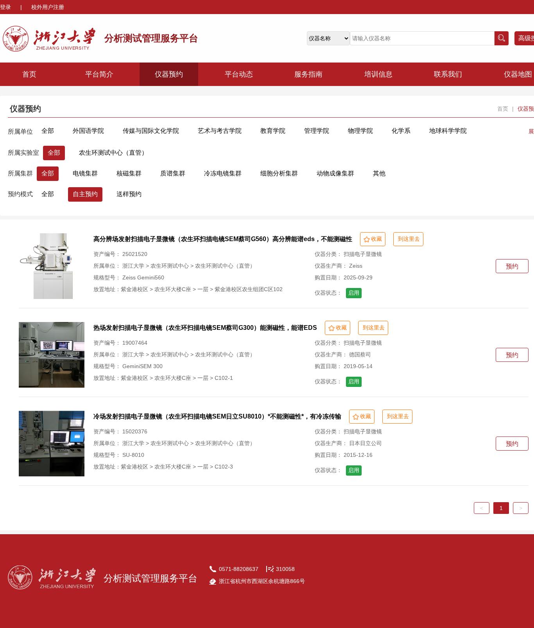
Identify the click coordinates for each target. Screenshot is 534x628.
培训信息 (378, 74)
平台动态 (239, 74)
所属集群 (20, 173)
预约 (512, 266)
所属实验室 (23, 152)
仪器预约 (169, 74)
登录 (6, 7)
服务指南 (308, 74)
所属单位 (20, 131)
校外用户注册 (47, 7)
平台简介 (99, 74)
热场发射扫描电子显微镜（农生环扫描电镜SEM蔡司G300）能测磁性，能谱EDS (205, 327)
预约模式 (20, 194)
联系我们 (448, 74)
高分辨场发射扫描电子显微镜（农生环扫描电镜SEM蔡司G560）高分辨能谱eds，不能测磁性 (222, 239)
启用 (353, 293)
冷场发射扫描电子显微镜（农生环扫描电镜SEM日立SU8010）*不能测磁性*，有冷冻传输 (217, 416)
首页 (29, 74)
